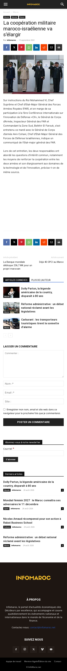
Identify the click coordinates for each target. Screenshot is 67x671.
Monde (14, 17)
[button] (5, 4)
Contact (57, 661)
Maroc (16, 12)
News (22, 17)
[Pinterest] (21, 47)
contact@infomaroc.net (42, 627)
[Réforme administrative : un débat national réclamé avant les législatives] (11, 307)
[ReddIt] (44, 47)
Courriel (8, 448)
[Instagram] (24, 649)
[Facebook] (6, 47)
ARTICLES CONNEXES (16, 280)
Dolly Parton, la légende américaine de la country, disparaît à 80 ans (36, 292)
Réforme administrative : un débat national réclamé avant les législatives (42, 307)
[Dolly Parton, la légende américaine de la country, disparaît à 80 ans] (11, 292)
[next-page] (10, 335)
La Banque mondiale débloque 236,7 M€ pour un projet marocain (17, 265)
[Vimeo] (42, 649)
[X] (14, 47)
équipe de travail (13, 661)
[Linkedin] (36, 47)
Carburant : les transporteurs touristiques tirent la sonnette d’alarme (40, 323)
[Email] (51, 47)
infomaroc (11, 40)
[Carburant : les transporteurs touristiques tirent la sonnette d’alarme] (11, 323)
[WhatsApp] (29, 47)
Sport (6, 508)
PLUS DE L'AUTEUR (41, 280)
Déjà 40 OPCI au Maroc (51, 262)
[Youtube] (51, 649)
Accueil (6, 12)
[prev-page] (5, 335)
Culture (7, 527)
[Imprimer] (59, 47)
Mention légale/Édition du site (37, 661)
